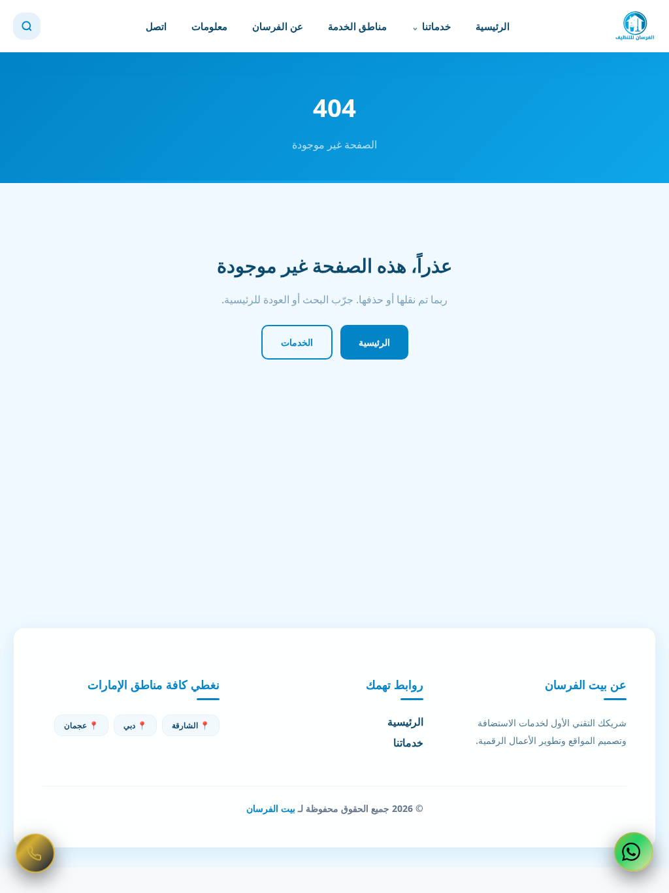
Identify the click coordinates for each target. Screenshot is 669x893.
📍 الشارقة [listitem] (191, 725)
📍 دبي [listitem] (135, 725)
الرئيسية (493, 26)
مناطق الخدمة (357, 26)
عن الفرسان (277, 26)
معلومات (209, 26)
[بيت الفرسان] (635, 26)
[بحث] (27, 26)
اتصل (156, 26)
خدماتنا (436, 26)
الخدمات (297, 342)
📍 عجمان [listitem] (81, 725)
